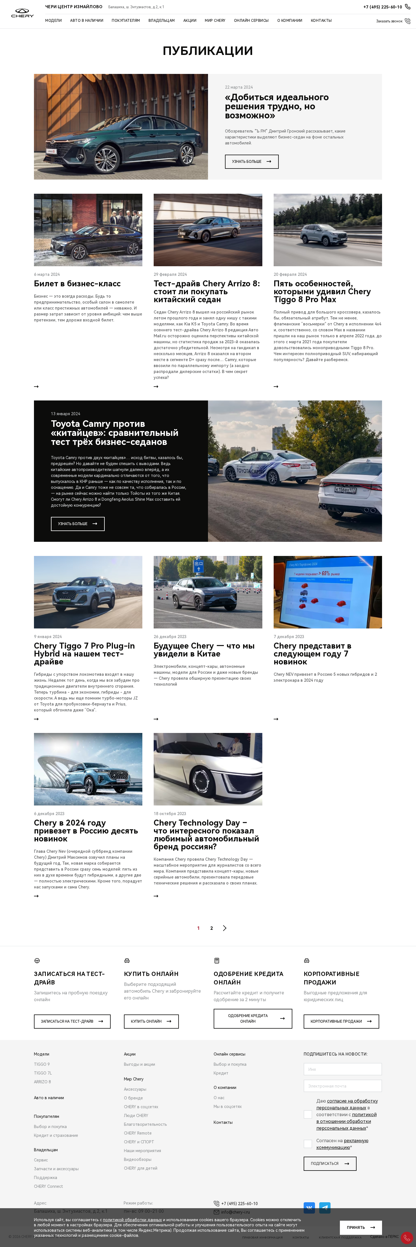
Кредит (221, 1073)
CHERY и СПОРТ (139, 1142)
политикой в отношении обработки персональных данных (346, 1121)
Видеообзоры (137, 1159)
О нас (219, 1097)
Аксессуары (135, 1089)
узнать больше (246, 162)
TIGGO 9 (42, 1064)
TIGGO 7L (43, 1073)
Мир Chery (215, 21)
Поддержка (45, 1177)
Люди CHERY (136, 1115)
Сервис (41, 1160)
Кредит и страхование (56, 1135)
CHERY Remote (138, 1133)
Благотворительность (145, 1124)
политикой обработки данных (132, 1220)
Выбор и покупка (50, 1126)
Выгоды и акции (139, 1064)
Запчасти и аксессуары (56, 1169)
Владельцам (162, 21)
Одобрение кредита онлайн (248, 1019)
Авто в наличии (86, 21)
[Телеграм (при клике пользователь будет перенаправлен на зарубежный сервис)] (325, 1208)
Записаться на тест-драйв (67, 1022)
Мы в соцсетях (228, 1106)
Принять (356, 1228)
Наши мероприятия (142, 1150)
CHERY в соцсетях (141, 1107)
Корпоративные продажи (336, 1022)
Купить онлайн (146, 1022)
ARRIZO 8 (42, 1082)
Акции (190, 21)
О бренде (133, 1098)
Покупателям (126, 21)
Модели (53, 21)
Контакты (321, 21)
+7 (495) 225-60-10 (239, 1203)
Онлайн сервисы (251, 21)
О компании (290, 21)
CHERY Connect (48, 1186)
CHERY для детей (140, 1168)
